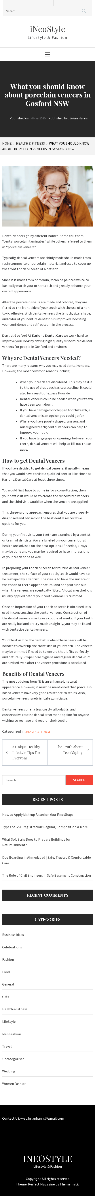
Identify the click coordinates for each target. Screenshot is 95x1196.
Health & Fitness (38, 731)
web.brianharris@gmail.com (42, 1118)
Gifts (5, 997)
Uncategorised (13, 1059)
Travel (7, 1046)
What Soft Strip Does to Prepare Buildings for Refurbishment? (36, 842)
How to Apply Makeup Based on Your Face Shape (38, 814)
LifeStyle (9, 1021)
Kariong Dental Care (17, 479)
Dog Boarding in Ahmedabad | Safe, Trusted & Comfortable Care (46, 860)
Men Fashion (11, 1034)
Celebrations (12, 947)
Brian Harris (79, 118)
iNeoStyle (47, 28)
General (8, 984)
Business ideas (13, 934)
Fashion (8, 959)
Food (6, 972)
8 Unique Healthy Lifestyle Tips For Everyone (26, 752)
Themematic (69, 1184)
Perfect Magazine (41, 1184)
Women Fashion (14, 1083)
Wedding (8, 1071)
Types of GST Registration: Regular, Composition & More (45, 827)
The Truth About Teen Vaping (69, 750)
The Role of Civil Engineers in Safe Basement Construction (46, 875)
